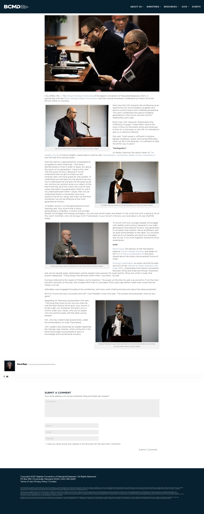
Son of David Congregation (129, 254)
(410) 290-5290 (68, 479)
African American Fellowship (80, 96)
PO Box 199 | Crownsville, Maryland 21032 (39, 479)
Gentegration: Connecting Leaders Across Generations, (129, 155)
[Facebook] (4, 377)
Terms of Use (26, 482)
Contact (52, 482)
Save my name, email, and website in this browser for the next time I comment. (84, 444)
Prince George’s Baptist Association (80, 98)
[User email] (7, 377)
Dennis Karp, (118, 249)
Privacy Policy (40, 482)
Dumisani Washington (123, 263)
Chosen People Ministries (132, 251)
